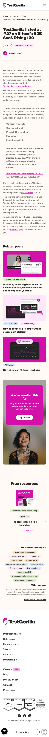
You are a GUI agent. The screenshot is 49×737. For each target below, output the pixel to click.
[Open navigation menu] (44, 5)
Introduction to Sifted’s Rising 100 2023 (24, 173)
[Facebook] (19, 715)
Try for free (24, 417)
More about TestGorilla (35, 599)
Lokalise (27, 189)
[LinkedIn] (29, 715)
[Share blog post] (44, 732)
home (5, 16)
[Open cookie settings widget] (4, 731)
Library (15, 16)
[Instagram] (24, 715)
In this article (22, 732)
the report (23, 183)
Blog (24, 16)
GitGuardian (27, 192)
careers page (16, 229)
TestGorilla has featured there (17, 86)
